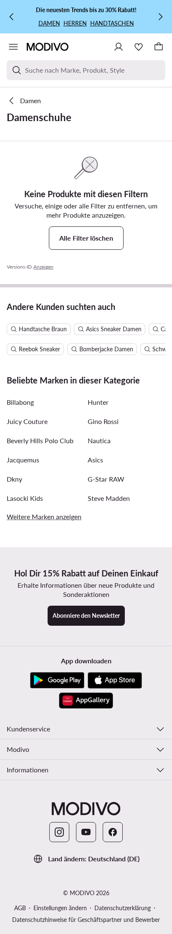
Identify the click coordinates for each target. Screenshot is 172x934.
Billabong (20, 402)
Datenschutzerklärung (122, 907)
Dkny (14, 479)
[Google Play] (57, 680)
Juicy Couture (27, 421)
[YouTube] (86, 832)
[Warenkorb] (159, 47)
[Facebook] (113, 832)
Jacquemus (23, 460)
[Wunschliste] (139, 47)
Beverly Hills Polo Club (40, 440)
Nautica (99, 440)
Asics (95, 460)
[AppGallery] (86, 700)
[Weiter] (160, 17)
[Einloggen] (119, 47)
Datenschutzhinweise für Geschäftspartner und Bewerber (86, 919)
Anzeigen (43, 267)
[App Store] (115, 680)
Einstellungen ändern (60, 907)
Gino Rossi (103, 421)
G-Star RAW (106, 479)
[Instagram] (59, 832)
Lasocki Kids (25, 498)
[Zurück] (12, 17)
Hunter (98, 402)
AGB (20, 907)
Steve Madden (109, 498)
